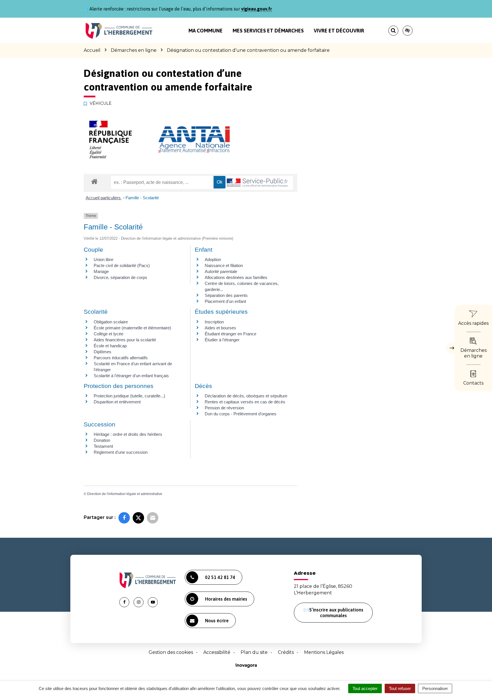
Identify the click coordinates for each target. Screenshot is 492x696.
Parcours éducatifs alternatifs (121, 357)
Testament (103, 446)
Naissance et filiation (224, 265)
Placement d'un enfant (225, 301)
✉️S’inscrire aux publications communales (333, 612)
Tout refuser (400, 688)
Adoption (213, 259)
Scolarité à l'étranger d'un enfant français (131, 375)
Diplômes (102, 351)
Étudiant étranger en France (230, 333)
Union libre (103, 259)
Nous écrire (217, 620)
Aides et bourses (220, 327)
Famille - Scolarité (142, 197)
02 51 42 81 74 (220, 577)
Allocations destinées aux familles (236, 277)
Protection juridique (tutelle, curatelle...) (129, 395)
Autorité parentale (221, 271)
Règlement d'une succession (120, 452)
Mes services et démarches (268, 31)
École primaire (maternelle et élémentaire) (132, 327)
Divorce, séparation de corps (120, 277)
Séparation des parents (226, 295)
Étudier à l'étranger (222, 339)
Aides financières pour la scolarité (125, 339)
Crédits (286, 652)
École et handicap (110, 345)
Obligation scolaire (111, 321)
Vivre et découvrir (339, 31)
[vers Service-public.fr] (257, 183)
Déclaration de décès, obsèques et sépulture (246, 395)
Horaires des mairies (226, 598)
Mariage (101, 271)
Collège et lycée (108, 333)
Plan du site (254, 652)
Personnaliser (435, 688)
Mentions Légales (324, 652)
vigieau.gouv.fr (256, 8)
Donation (102, 440)
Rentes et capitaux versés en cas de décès (245, 401)
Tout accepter (365, 688)
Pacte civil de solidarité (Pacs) (122, 265)
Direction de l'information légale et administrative (124, 494)
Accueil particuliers (104, 197)
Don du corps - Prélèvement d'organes (240, 413)
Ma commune (205, 31)
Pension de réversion (224, 407)
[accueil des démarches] (94, 181)
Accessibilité (216, 652)
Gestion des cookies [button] (171, 652)
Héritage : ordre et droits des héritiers (128, 434)
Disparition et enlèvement (117, 401)
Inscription (214, 321)
